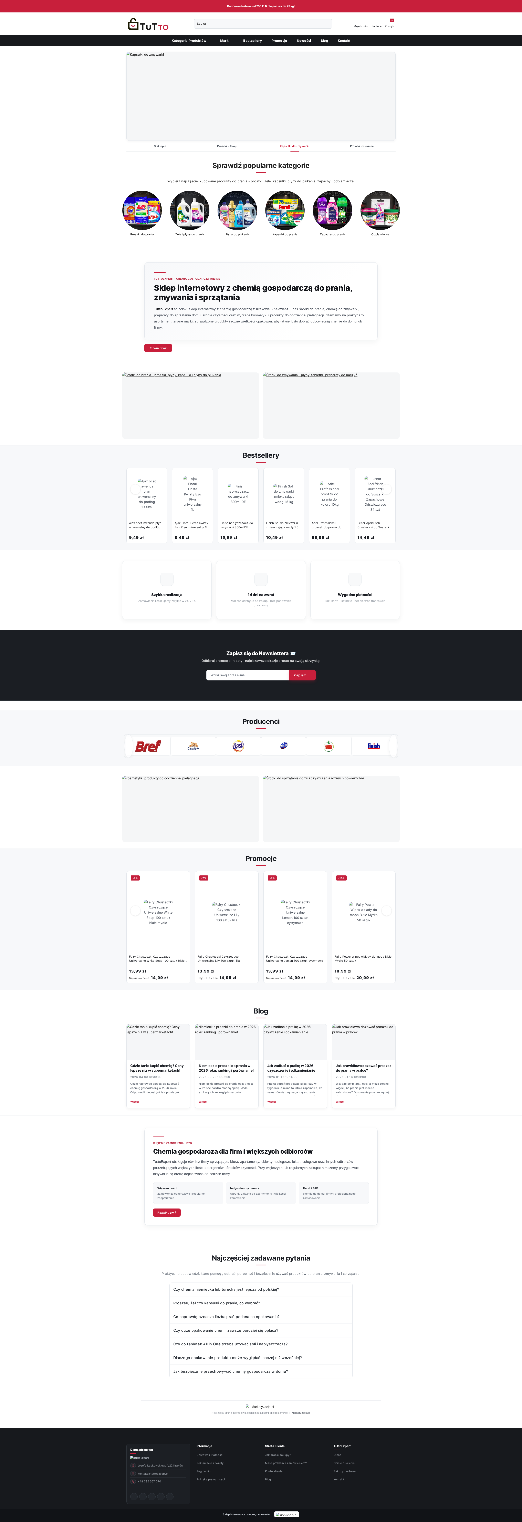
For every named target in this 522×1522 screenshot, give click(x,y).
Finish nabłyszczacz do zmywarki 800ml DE (236, 525)
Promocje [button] (261, 858)
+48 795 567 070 (149, 1481)
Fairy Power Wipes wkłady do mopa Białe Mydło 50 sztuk (363, 958)
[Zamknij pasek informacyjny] (398, 6)
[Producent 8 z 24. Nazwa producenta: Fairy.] (283, 746)
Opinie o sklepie (344, 1463)
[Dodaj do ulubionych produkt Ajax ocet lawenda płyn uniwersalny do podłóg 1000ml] (160, 475)
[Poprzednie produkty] (135, 489)
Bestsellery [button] (261, 455)
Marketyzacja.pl (301, 1412)
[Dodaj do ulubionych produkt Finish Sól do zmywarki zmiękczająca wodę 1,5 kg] (297, 475)
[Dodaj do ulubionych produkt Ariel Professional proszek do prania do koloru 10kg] (342, 475)
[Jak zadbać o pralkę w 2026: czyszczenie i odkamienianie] (295, 1042)
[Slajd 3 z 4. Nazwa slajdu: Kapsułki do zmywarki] (261, 96)
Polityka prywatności (211, 1479)
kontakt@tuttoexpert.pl (153, 1473)
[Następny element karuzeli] (393, 746)
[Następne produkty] (387, 489)
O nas (337, 1455)
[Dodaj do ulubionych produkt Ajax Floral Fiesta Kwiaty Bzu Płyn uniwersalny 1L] (205, 475)
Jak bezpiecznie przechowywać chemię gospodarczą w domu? (230, 1371)
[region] (261, 216)
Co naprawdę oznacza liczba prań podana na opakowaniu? (226, 1317)
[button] (226, 40)
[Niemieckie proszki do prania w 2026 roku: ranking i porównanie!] (226, 1042)
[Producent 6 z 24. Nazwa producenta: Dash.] (193, 746)
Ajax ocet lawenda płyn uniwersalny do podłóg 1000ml (145, 525)
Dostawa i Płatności (210, 1455)
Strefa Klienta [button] (275, 1446)
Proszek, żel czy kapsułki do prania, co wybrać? (216, 1303)
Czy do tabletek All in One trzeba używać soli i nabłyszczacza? (230, 1344)
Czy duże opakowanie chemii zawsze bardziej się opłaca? (225, 1330)
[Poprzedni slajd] (135, 96)
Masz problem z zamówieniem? (286, 1463)
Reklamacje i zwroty (210, 1463)
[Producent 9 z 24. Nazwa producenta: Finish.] (328, 746)
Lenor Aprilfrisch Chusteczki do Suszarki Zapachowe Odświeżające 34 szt (373, 525)
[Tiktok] (161, 1496)
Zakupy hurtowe (345, 1471)
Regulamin (203, 1471)
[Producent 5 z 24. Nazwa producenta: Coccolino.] (148, 746)
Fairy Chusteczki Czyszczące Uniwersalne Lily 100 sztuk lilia (219, 958)
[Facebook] (134, 1496)
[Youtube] (152, 1496)
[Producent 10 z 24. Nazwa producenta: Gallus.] (373, 746)
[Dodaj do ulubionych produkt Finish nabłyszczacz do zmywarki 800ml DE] (251, 475)
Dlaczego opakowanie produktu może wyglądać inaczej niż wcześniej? (237, 1358)
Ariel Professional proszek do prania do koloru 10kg (327, 525)
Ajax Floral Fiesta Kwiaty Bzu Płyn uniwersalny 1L (191, 525)
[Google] (170, 1496)
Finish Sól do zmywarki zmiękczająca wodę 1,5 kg (282, 525)
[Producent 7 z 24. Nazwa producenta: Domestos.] (238, 746)
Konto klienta (274, 1471)
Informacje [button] (204, 1446)
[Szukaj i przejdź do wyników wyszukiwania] (327, 23)
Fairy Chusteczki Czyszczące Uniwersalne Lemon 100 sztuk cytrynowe (294, 958)
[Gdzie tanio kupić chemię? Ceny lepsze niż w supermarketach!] (158, 1042)
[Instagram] (143, 1496)
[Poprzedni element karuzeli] (128, 746)
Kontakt (339, 1479)
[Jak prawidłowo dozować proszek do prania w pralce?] (363, 1042)
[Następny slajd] (386, 96)
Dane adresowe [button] (141, 1450)
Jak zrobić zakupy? (278, 1455)
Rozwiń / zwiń (158, 348)
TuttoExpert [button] (342, 1446)
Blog (268, 1479)
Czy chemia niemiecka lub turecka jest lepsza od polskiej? (226, 1289)
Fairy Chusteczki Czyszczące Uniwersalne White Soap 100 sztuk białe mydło (157, 959)
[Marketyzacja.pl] (261, 1406)
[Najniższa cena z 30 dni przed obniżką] (186, 977)
